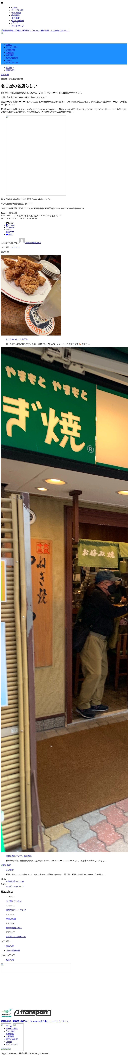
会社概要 (16, 18)
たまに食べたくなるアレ (17, 339)
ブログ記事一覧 (13, 950)
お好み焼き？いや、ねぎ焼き (19, 856)
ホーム (15, 7)
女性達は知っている (15, 881)
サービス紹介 (18, 10)
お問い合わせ (18, 21)
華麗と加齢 (11, 919)
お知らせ (16, 247)
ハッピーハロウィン (15, 886)
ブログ (15, 23)
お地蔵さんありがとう (16, 937)
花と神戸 (10, 870)
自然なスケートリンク (16, 910)
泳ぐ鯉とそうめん (14, 901)
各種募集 (16, 15)
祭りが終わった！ (14, 928)
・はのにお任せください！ (34, 1021)
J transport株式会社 (33, 243)
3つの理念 (16, 13)
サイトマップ (18, 26)
